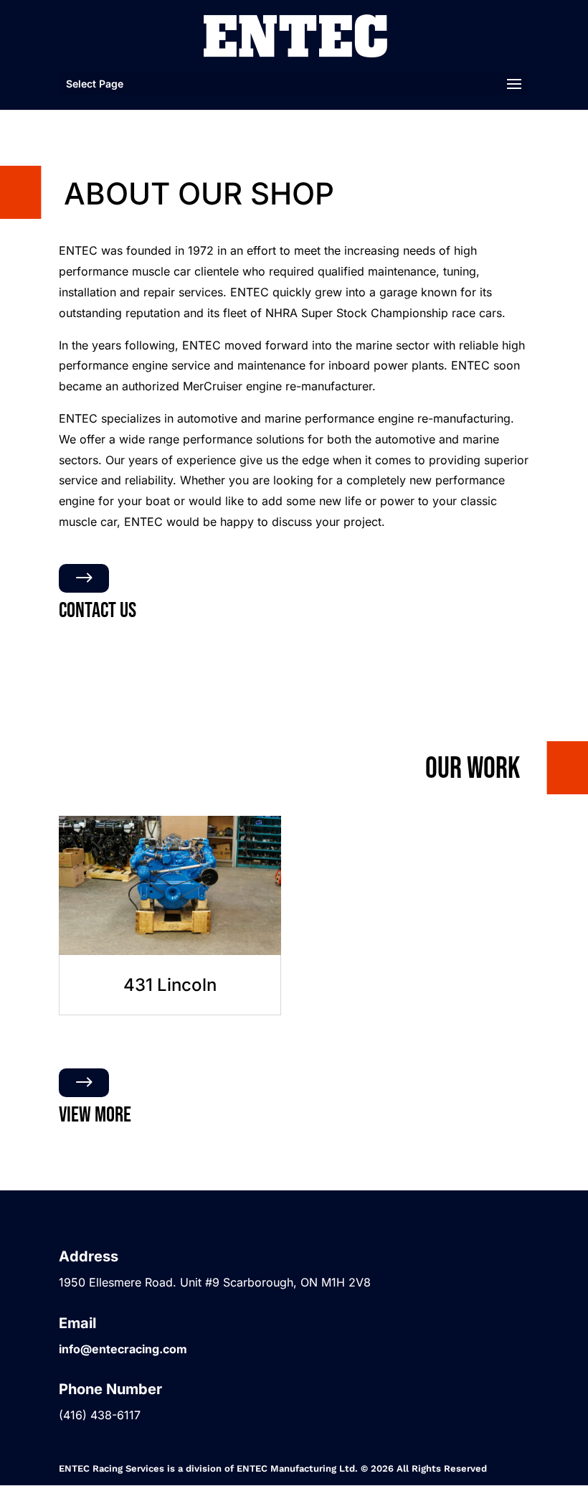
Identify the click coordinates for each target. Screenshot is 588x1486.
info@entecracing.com (123, 1349)
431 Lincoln (170, 984)
